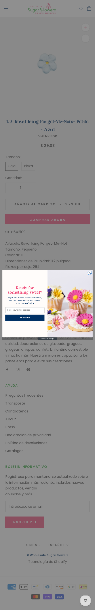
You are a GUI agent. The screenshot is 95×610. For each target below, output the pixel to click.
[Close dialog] (90, 273)
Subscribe (25, 317)
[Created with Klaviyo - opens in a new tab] (47, 338)
